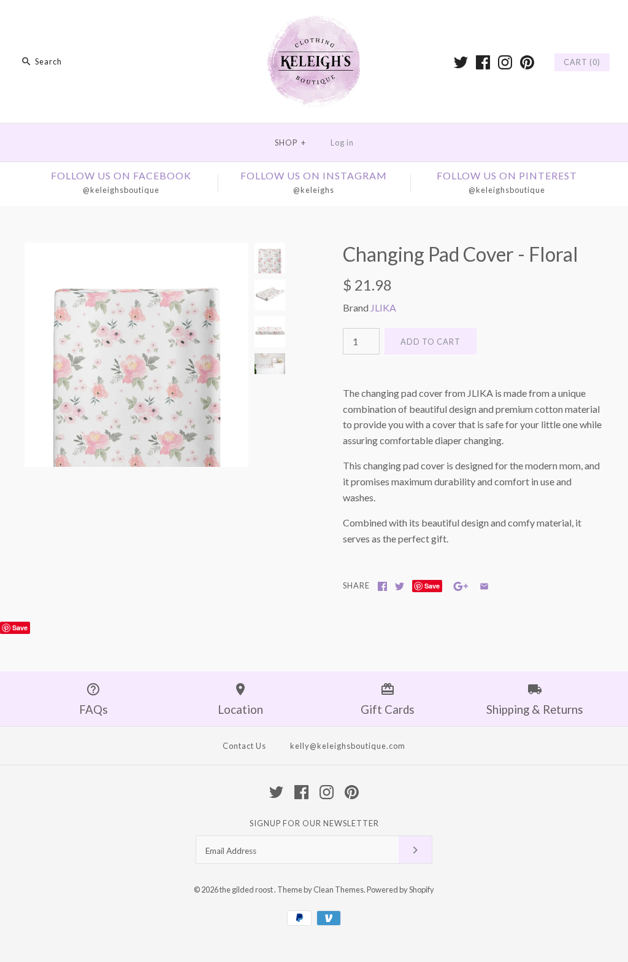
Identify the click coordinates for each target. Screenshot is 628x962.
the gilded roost (247, 889)
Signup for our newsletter (314, 823)
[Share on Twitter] (399, 586)
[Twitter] (461, 62)
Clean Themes (338, 889)
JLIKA (383, 307)
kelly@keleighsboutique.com (347, 746)
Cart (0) (582, 62)
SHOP (290, 142)
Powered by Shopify (400, 889)
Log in (342, 142)
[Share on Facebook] (382, 586)
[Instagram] (505, 62)
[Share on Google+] (461, 586)
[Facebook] (483, 62)
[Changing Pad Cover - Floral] (136, 250)
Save (432, 585)
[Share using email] (484, 586)
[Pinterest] (527, 62)
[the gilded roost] (314, 20)
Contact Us (244, 746)
